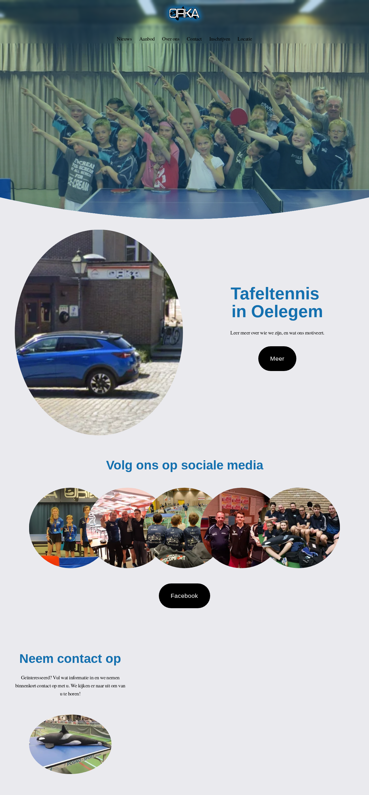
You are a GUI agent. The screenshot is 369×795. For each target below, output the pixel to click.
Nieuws (124, 38)
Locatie (245, 38)
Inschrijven (219, 38)
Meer (277, 358)
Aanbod (147, 38)
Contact (194, 38)
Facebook (184, 595)
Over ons (170, 38)
